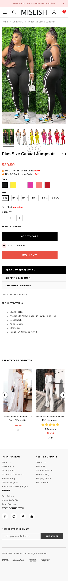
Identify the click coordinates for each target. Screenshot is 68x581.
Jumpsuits (18, 22)
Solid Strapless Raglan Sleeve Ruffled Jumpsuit (50, 418)
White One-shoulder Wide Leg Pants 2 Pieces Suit (17, 418)
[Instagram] (14, 516)
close (64, 3)
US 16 (44, 198)
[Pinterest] (23, 516)
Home (5, 22)
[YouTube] (32, 516)
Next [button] (38, 149)
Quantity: (7, 212)
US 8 (5, 198)
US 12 (25, 198)
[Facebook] (5, 516)
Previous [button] (30, 149)
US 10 (15, 198)
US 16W (55, 198)
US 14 (34, 198)
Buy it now (29, 254)
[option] (34, 75)
